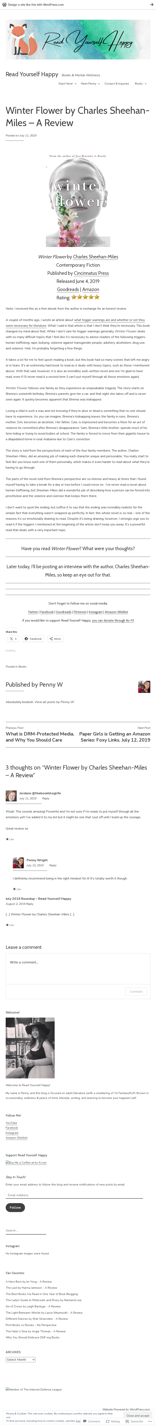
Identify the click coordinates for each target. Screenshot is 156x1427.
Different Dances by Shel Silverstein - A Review (37, 1319)
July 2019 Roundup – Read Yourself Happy (38, 899)
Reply (45, 798)
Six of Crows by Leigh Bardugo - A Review (33, 1306)
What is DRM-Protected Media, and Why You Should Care (40, 734)
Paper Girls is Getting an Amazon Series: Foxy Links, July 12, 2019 (114, 734)
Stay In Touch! (15, 1177)
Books (139, 84)
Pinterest (80, 612)
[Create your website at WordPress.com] (78, 4)
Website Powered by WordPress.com (126, 1409)
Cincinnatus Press (91, 273)
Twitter (33, 612)
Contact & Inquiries (117, 84)
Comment (136, 991)
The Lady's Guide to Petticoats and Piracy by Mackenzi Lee (43, 1300)
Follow (15, 1207)
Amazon (90, 289)
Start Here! (65, 84)
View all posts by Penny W (54, 702)
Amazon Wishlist (116, 612)
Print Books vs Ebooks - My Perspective (31, 1325)
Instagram (96, 612)
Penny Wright (37, 860)
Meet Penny (88, 84)
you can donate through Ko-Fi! (113, 620)
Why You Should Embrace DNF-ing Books (33, 1337)
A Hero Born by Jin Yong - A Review (29, 1282)
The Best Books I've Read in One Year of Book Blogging (42, 1294)
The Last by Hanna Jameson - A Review (31, 1288)
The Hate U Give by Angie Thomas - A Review (36, 1331)
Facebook (47, 612)
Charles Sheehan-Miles (95, 257)
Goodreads (68, 289)
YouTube (11, 1123)
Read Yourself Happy (32, 74)
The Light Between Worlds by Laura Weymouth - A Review (44, 1313)
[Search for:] (25, 1231)
